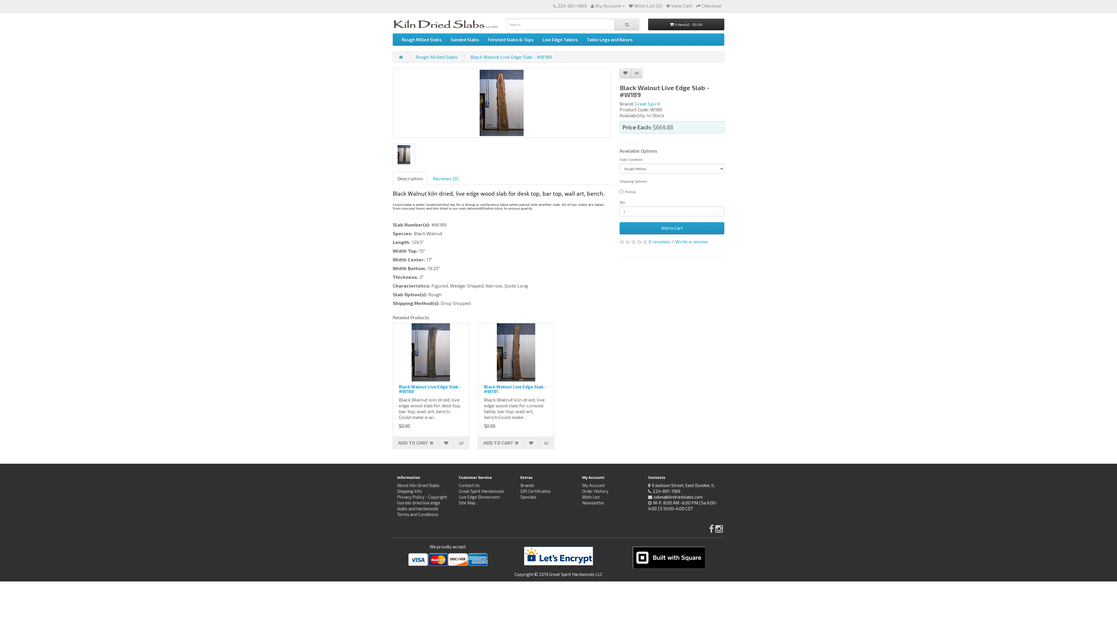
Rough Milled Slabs (422, 39)
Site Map (467, 502)
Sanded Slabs (465, 39)
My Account (593, 485)
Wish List (591, 496)
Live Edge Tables (560, 39)
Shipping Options (633, 181)
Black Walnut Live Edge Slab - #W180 (430, 389)
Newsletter (593, 502)
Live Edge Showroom (479, 496)
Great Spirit (647, 103)
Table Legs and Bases (610, 39)
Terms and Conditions (417, 514)
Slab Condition (631, 159)
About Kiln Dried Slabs (418, 485)
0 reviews (659, 241)
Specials (528, 496)
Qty (622, 202)
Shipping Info (409, 491)
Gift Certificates (535, 491)
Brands (527, 485)
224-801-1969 (572, 5)
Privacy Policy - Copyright (422, 496)
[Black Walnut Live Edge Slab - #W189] (502, 103)
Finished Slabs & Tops (511, 39)
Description (410, 178)
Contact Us (469, 485)
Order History (595, 491)
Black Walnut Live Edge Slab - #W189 (511, 57)
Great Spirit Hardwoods (481, 491)
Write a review (691, 241)
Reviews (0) (446, 178)
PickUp (630, 192)
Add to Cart (672, 228)
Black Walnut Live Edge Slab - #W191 (515, 389)
